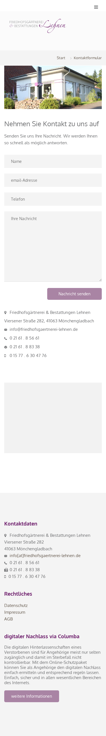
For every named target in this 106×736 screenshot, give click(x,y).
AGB (8, 619)
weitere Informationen (31, 696)
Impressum (14, 612)
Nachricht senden (74, 293)
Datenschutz (16, 605)
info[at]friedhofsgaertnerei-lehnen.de (45, 555)
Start (61, 58)
